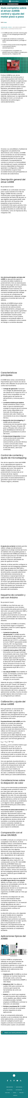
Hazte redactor (19, 1089)
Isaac (5, 22)
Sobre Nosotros (9, 1087)
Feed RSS (21, 1081)
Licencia (14, 1092)
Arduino (10, 27)
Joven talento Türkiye (13, 4)
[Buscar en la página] (26, 2)
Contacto (15, 1095)
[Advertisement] (14, 118)
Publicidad (21, 1092)
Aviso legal (7, 1092)
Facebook (7, 1081)
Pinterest (14, 1081)
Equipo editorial (19, 1087)
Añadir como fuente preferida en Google (15, 1032)
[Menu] (1, 1)
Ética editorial (10, 1089)
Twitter (11, 1081)
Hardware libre (4, 27)
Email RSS (17, 1081)
